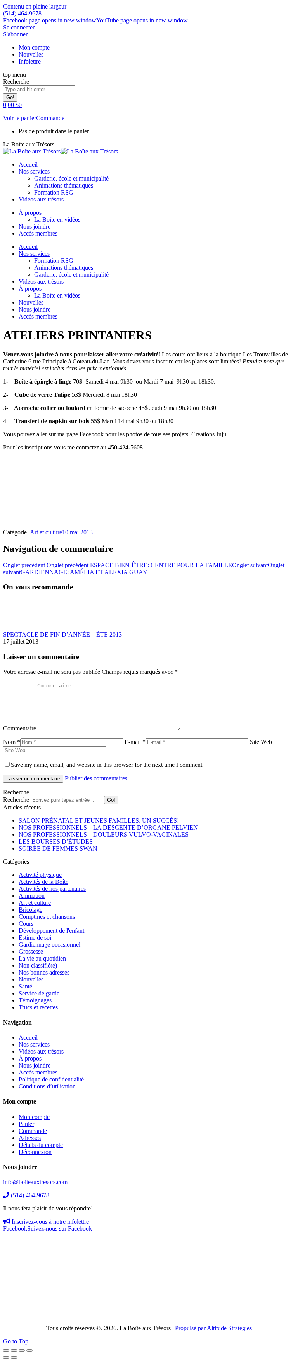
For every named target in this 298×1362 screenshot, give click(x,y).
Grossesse (31, 951)
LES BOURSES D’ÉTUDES (56, 841)
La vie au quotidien (42, 958)
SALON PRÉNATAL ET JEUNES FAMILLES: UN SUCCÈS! (99, 820)
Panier (26, 1124)
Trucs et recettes (38, 1007)
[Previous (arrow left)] (6, 1357)
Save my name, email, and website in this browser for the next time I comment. (107, 764)
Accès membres (38, 1072)
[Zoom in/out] (29, 1350)
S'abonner (15, 34)
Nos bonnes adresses (44, 972)
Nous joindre (34, 1065)
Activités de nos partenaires (52, 888)
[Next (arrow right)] (14, 1357)
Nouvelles (31, 979)
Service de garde (39, 993)
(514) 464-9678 (22, 13)
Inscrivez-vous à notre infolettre (49, 1221)
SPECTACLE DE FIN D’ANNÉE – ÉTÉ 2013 (62, 634)
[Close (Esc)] (6, 1350)
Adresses (30, 1138)
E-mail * (135, 742)
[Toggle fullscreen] (22, 1350)
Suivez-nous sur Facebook (47, 1228)
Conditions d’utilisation (47, 1086)
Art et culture (46, 532)
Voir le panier (19, 118)
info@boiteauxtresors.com (35, 1182)
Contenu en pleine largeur (34, 6)
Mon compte (34, 1117)
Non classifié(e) (38, 965)
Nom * (11, 742)
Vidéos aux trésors (41, 1051)
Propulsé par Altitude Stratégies (213, 1328)
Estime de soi (35, 937)
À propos (30, 1058)
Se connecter (19, 27)
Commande (50, 118)
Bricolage (30, 909)
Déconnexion (35, 1151)
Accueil (28, 1037)
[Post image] (24, 627)
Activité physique (40, 874)
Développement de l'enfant (51, 930)
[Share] (14, 1350)
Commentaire (19, 728)
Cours (26, 923)
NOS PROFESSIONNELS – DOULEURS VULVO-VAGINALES (104, 834)
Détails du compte (41, 1145)
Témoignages (35, 1000)
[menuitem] (34, 47)
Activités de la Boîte (43, 881)
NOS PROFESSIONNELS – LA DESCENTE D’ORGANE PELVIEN (108, 827)
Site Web (261, 742)
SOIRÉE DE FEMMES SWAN (58, 848)
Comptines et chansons (47, 916)
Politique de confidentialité (51, 1079)
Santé (25, 986)
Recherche (16, 799)
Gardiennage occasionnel (49, 944)
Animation (32, 895)
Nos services (34, 1044)
